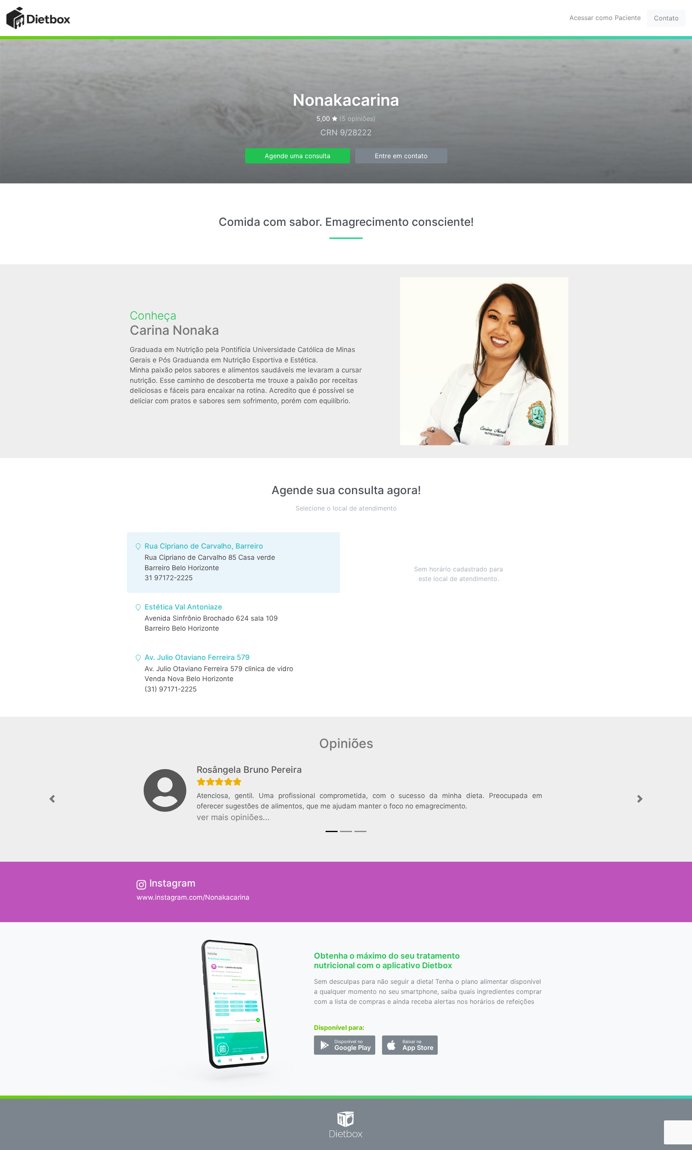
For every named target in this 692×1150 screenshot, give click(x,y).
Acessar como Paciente (605, 18)
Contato (666, 18)
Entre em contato (401, 156)
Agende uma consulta (297, 156)
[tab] (233, 562)
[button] (52, 799)
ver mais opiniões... (233, 817)
